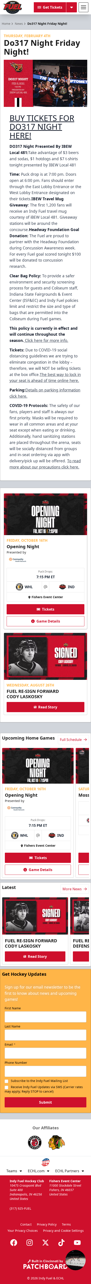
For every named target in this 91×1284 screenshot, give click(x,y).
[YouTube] (77, 1242)
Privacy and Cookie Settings (63, 1230)
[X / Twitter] (45, 1242)
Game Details (48, 621)
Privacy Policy (47, 1224)
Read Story (47, 707)
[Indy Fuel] (12, 7)
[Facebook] (14, 1242)
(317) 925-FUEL (20, 1208)
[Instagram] (29, 1242)
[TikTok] (61, 1242)
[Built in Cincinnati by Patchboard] (45, 1264)
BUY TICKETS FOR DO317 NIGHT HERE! (41, 127)
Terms (66, 1224)
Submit (45, 1102)
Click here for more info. (46, 340)
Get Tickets (52, 7)
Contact (26, 1224)
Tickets (48, 609)
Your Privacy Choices (23, 1230)
